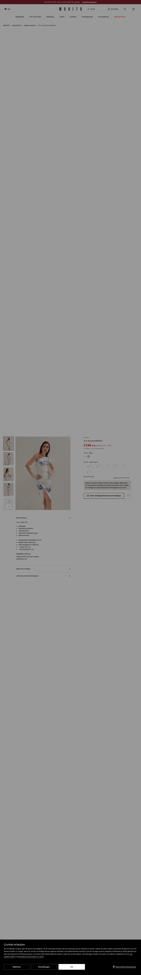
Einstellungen (44, 967)
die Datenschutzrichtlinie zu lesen (31, 957)
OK (71, 967)
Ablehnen (17, 967)
